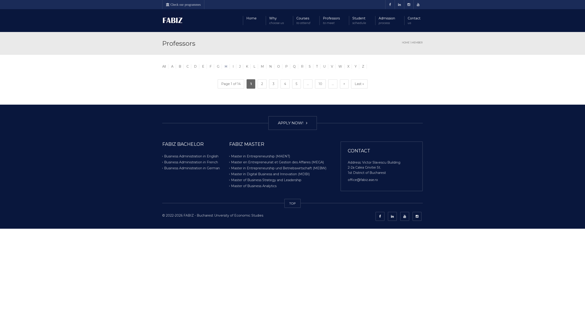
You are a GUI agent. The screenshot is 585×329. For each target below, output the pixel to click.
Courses (303, 20)
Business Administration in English (191, 156)
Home (251, 18)
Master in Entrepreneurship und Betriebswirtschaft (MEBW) (278, 168)
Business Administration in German (192, 168)
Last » (359, 84)
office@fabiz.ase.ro (363, 180)
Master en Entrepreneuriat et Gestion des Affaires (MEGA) (277, 162)
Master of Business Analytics (254, 186)
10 (320, 84)
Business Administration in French (191, 162)
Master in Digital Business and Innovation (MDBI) (270, 174)
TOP (292, 203)
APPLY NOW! (291, 123)
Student (359, 20)
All (164, 66)
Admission (387, 20)
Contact (414, 20)
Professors (331, 20)
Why (276, 20)
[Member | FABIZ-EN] (172, 21)
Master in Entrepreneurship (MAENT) (260, 156)
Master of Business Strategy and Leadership (266, 180)
